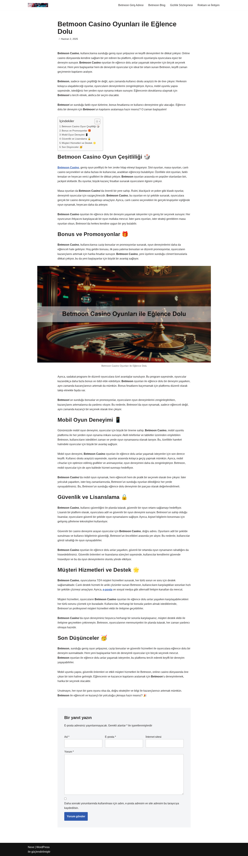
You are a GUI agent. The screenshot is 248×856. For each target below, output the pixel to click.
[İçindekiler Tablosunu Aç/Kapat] (96, 121)
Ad (66, 736)
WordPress (43, 847)
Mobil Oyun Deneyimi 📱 (75, 134)
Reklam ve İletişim (208, 5)
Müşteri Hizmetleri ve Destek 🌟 (79, 143)
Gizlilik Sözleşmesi (181, 5)
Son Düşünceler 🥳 (72, 147)
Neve (31, 847)
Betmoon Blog (156, 5)
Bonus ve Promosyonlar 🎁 (76, 130)
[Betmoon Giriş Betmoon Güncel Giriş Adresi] (38, 5)
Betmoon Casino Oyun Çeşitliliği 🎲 (81, 126)
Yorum (69, 751)
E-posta (110, 736)
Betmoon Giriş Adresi (131, 5)
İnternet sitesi (153, 736)
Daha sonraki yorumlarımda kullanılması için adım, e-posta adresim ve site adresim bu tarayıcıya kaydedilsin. (121, 805)
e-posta (107, 589)
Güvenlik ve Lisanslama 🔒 (76, 138)
